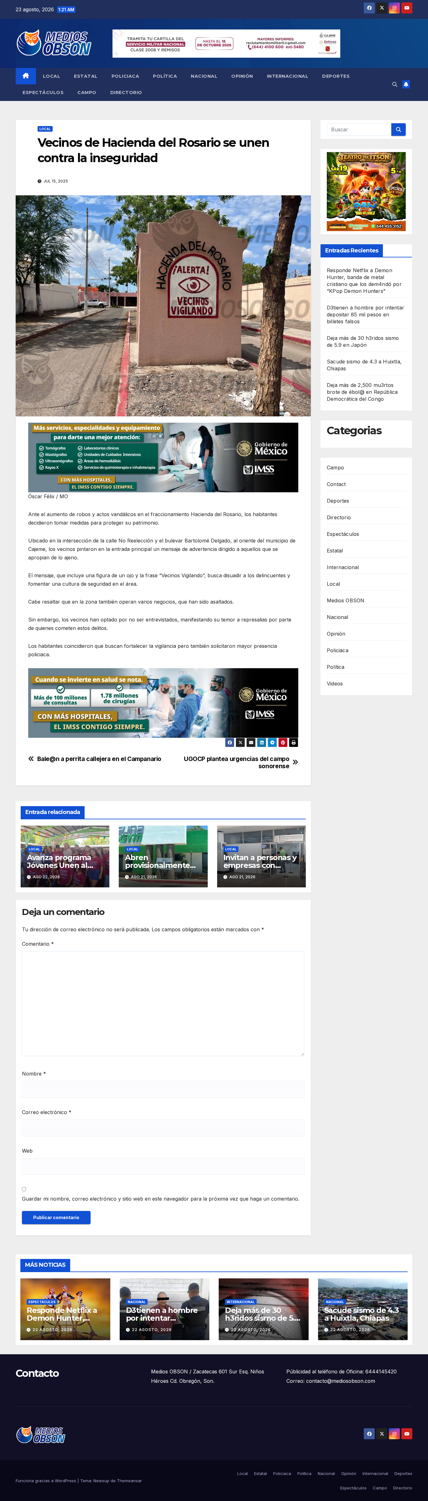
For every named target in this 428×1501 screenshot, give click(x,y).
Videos (335, 683)
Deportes (336, 76)
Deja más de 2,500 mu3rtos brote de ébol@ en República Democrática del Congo (362, 392)
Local (51, 76)
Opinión (242, 76)
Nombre (34, 1073)
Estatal (86, 76)
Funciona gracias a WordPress (46, 1480)
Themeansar (129, 1480)
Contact (336, 484)
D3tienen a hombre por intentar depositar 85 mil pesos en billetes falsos (365, 314)
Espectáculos (43, 92)
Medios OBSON (345, 600)
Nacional (204, 76)
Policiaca (125, 76)
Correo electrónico (46, 1112)
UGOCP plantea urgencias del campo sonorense (236, 762)
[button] (394, 84)
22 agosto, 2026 (52, 1329)
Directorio (126, 92)
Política (165, 76)
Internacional (288, 76)
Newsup (101, 1480)
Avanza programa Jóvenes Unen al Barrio (59, 865)
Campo (87, 92)
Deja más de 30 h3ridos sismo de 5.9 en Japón (262, 1318)
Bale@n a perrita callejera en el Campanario (99, 759)
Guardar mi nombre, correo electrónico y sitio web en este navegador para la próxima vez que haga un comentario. (160, 1199)
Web (27, 1151)
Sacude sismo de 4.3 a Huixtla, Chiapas (361, 1314)
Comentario (38, 944)
